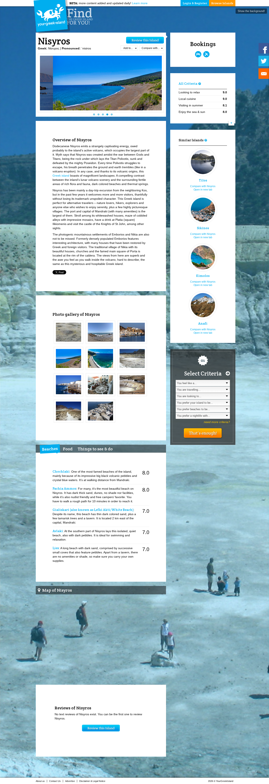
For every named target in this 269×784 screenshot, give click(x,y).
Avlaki (58, 531)
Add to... (128, 48)
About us (40, 781)
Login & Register (195, 3)
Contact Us (55, 781)
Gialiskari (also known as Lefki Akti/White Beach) (93, 510)
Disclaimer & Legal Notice (92, 781)
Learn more (140, 3)
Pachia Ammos (64, 488)
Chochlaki (61, 471)
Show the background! (251, 11)
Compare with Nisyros (202, 186)
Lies (56, 548)
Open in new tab (203, 189)
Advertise (70, 781)
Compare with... (151, 48)
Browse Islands (222, 3)
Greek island (61, 175)
